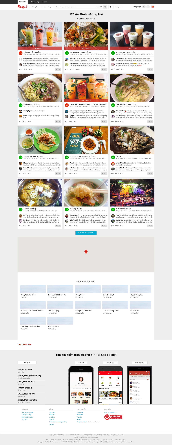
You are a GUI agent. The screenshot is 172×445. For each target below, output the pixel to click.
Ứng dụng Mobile (27, 412)
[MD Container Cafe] (132, 193)
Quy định (24, 419)
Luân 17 (26, 168)
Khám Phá (22, 2)
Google (79, 419)
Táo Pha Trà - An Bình (32, 52)
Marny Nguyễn (74, 215)
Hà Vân (25, 215)
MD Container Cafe (123, 209)
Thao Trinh (119, 215)
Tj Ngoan (119, 59)
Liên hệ (51, 424)
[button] (86, 252)
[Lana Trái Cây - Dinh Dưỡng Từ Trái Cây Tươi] (86, 88)
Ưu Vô (72, 163)
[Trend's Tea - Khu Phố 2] (132, 36)
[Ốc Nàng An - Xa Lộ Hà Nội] (86, 36)
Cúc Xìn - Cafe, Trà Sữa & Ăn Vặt (83, 156)
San (71, 111)
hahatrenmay (74, 63)
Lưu (58, 69)
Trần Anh (73, 220)
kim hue (26, 116)
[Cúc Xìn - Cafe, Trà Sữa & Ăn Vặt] (86, 140)
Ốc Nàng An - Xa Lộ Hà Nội (80, 52)
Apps (118, 7)
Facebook (80, 412)
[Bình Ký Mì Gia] (86, 193)
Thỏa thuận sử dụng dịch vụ (58, 422)
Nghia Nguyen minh (122, 220)
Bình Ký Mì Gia (76, 209)
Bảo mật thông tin (27, 417)
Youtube (79, 417)
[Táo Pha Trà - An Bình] (40, 36)
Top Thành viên (24, 345)
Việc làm (52, 417)
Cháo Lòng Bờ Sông (32, 104)
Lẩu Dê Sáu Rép (30, 209)
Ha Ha (118, 116)
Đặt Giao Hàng (34, 2)
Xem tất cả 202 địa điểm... (86, 233)
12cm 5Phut (120, 163)
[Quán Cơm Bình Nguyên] (40, 140)
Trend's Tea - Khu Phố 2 (125, 52)
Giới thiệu (52, 412)
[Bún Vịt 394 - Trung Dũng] (132, 88)
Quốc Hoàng (27, 59)
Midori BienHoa (121, 168)
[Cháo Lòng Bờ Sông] (40, 88)
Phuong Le (26, 163)
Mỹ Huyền (73, 59)
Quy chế (51, 419)
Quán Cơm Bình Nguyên (33, 156)
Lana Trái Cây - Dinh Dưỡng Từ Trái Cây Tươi (88, 104)
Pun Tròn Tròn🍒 (121, 111)
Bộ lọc (99, 7)
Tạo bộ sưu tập (26, 415)
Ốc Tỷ (118, 156)
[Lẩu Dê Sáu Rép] (40, 193)
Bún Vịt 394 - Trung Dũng (126, 104)
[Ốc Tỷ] (132, 140)
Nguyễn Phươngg (29, 63)
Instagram (80, 415)
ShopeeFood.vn (82, 422)
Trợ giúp (52, 415)
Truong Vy (26, 111)
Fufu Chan (73, 168)
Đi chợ (44, 2)
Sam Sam (119, 63)
